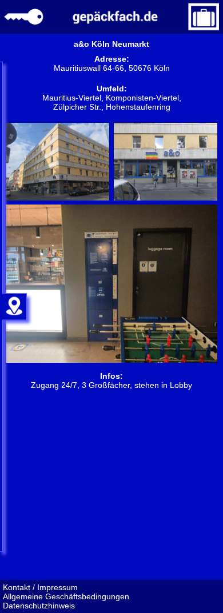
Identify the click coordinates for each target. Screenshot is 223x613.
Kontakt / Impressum (40, 587)
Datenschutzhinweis (39, 605)
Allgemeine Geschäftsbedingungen (66, 596)
